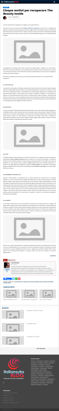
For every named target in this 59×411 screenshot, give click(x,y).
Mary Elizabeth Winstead (46, 281)
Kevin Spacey (34, 379)
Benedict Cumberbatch (36, 384)
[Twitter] (5, 269)
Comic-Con (52, 361)
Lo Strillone (39, 361)
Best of (50, 368)
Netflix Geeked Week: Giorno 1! (10, 299)
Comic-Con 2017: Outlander (45, 299)
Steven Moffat (34, 366)
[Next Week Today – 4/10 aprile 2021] (29, 297)
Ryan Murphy (41, 364)
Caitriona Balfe (18, 281)
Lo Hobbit (45, 384)
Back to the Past (44, 377)
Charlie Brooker (35, 377)
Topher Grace (7, 282)
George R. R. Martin (49, 375)
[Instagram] (7, 271)
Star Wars (51, 362)
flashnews (33, 362)
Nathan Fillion (34, 382)
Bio (6, 260)
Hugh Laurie (40, 375)
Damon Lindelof (40, 373)
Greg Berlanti (51, 379)
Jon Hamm (33, 373)
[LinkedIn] (9, 269)
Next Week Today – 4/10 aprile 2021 (29, 299)
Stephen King (50, 382)
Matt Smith (33, 375)
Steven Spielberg (35, 368)
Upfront (48, 364)
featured (41, 366)
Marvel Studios (42, 370)
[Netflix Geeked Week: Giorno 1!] (11, 297)
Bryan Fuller (42, 382)
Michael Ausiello (49, 366)
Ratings (33, 361)
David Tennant (34, 370)
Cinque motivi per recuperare (31, 28)
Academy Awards (42, 379)
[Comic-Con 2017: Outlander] (47, 297)
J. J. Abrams (40, 362)
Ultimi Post (12, 260)
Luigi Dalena (15, 17)
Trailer (45, 362)
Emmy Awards (43, 368)
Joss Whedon (34, 364)
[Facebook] (7, 269)
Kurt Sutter (48, 373)
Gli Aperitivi (46, 361)
